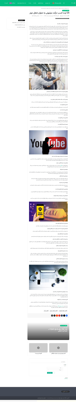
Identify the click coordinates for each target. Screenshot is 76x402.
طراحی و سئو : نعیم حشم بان (42, 398)
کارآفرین (61, 165)
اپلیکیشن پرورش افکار (57, 3)
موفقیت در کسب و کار (58, 8)
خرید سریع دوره (47, 3)
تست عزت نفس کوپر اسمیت (21, 3)
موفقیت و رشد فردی (64, 8)
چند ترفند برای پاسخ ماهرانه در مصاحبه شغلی (57, 330)
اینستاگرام (12, 3)
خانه (64, 3)
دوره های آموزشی (40, 3)
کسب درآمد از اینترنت (62, 311)
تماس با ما (6, 3)
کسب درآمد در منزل (53, 311)
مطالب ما (34, 3)
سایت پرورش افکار (61, 306)
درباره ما (30, 3)
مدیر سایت (61, 15)
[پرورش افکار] (73, 3)
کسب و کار (46, 311)
